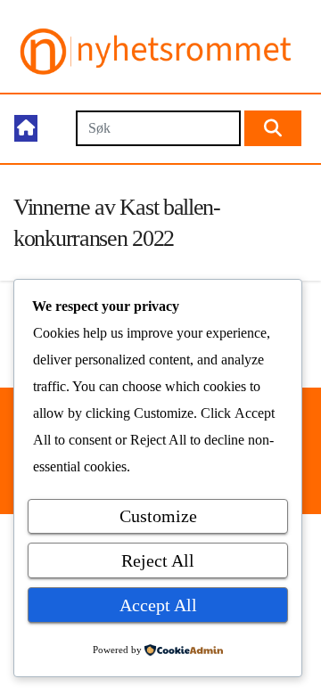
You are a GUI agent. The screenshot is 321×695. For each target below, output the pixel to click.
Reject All (157, 560)
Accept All (158, 605)
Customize (158, 516)
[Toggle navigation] (55, 129)
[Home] (25, 128)
